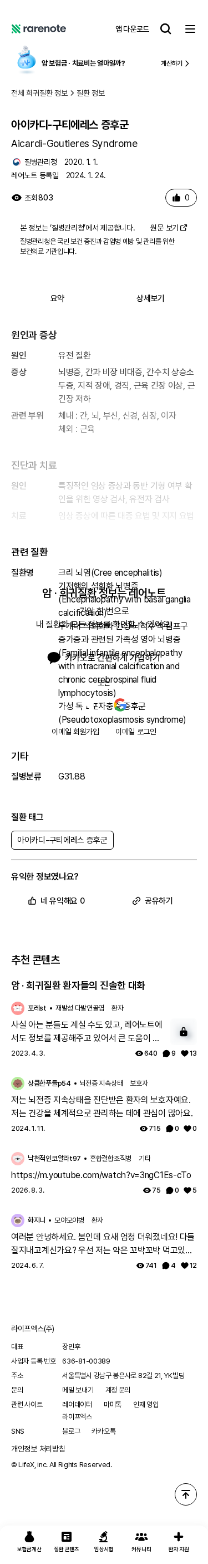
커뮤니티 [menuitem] (141, 1549)
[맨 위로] (186, 1494)
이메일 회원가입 (75, 731)
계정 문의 (118, 1390)
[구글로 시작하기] (120, 705)
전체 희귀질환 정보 (39, 93)
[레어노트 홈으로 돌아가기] (39, 29)
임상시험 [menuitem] (104, 1549)
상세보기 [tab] (150, 298)
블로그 (71, 1431)
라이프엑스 (77, 1417)
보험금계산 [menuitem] (29, 1549)
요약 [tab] (57, 298)
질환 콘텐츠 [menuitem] (66, 1549)
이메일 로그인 (135, 731)
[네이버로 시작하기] (88, 705)
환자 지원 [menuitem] (179, 1549)
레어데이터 (77, 1404)
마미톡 (112, 1404)
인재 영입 (146, 1404)
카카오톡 (103, 1431)
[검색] (166, 29)
